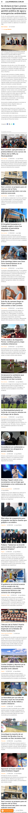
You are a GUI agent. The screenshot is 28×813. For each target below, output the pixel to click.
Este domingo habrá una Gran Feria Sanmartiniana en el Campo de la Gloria (13, 263)
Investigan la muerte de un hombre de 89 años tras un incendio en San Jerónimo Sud (13, 736)
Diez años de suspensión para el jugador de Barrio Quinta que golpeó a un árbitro (14, 520)
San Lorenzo (4, 27)
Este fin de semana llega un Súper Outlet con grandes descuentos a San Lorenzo (12, 303)
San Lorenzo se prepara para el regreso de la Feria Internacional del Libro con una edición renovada (13, 190)
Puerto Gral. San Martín (6, 633)
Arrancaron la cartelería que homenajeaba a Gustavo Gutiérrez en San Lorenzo (12, 377)
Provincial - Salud (5, 595)
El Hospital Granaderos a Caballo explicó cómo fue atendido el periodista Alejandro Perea (11, 227)
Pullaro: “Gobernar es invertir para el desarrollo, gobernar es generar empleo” (13, 547)
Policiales (3, 454)
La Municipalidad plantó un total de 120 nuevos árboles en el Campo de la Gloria (13, 412)
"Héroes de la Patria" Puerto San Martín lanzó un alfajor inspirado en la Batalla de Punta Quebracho (12, 628)
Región (3, 551)
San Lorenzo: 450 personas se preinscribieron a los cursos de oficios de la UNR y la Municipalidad (13, 153)
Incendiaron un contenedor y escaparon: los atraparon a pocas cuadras (12, 449)
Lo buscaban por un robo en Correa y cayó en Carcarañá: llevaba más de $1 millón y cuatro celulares (12, 700)
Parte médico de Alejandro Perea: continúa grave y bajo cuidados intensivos (12, 342)
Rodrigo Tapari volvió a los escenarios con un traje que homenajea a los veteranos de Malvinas (13, 483)
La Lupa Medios (7, 29)
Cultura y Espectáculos (6, 489)
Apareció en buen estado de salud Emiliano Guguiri (12, 770)
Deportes (3, 525)
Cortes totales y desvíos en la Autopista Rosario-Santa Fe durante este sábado (13, 666)
